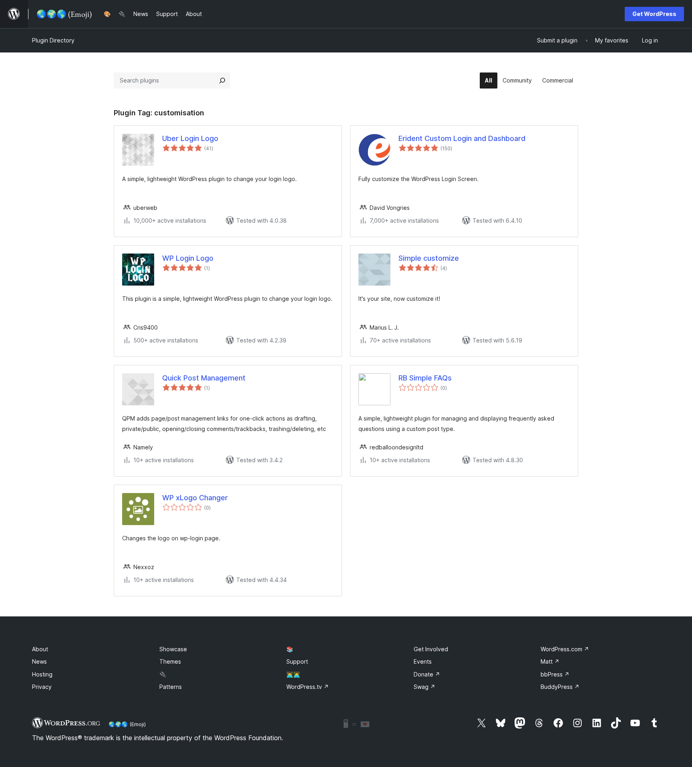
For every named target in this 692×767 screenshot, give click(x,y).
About (40, 649)
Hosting (42, 674)
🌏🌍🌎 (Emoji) (127, 724)
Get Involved (431, 649)
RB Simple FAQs (425, 378)
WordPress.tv (307, 686)
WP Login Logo (187, 258)
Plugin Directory (53, 40)
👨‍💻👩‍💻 (293, 674)
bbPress (555, 674)
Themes (170, 661)
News (39, 661)
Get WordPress (654, 13)
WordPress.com (565, 649)
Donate (427, 674)
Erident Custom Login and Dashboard (461, 138)
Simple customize (428, 258)
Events (423, 661)
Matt (550, 661)
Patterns (170, 686)
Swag (424, 686)
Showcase (173, 649)
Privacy (42, 686)
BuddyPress (560, 686)
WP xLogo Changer (195, 497)
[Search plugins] (222, 80)
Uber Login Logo (190, 138)
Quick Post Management (203, 378)
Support (297, 661)
